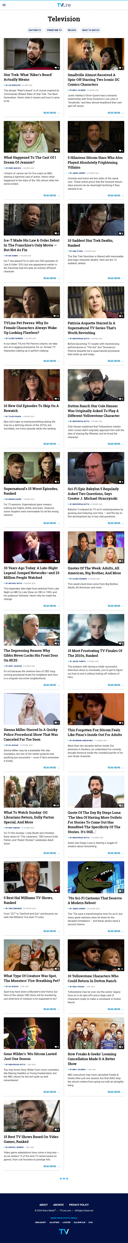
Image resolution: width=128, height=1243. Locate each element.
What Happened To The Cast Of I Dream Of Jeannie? (30, 160)
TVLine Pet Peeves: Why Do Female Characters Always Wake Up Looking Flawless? (30, 328)
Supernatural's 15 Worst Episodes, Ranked (31, 491)
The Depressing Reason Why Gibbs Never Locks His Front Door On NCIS (31, 655)
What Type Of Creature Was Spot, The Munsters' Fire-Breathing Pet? (32, 978)
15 (122, 969)
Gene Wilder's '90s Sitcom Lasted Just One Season (30, 1056)
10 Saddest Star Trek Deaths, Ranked (90, 243)
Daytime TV (35, 30)
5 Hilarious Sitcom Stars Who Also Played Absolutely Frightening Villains (95, 162)
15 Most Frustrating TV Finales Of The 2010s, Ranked (95, 653)
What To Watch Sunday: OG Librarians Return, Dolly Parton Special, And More (29, 817)
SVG (91, 1222)
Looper (66, 1222)
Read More (50, 112)
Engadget (40, 1222)
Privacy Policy (79, 1205)
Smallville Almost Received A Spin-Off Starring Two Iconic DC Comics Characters (93, 80)
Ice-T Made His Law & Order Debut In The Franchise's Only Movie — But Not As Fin (31, 245)
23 (57, 805)
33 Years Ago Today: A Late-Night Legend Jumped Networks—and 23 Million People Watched (31, 573)
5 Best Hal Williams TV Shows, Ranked (28, 900)
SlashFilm (79, 1222)
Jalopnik (54, 1222)
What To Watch (90, 30)
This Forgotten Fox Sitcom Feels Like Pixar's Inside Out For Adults (95, 732)
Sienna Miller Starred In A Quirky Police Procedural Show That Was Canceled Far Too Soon (31, 734)
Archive (58, 1205)
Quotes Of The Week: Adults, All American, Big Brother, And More (94, 570)
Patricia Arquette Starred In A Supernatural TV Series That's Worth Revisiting (92, 328)
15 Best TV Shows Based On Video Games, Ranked (31, 1139)
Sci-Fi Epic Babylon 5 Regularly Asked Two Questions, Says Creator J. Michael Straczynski (93, 494)
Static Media (48, 1210)
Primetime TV (54, 30)
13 (57, 315)
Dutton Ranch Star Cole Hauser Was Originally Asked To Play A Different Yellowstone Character (94, 411)
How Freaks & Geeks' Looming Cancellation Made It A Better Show (92, 1059)
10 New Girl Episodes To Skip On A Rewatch (31, 408)
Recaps (72, 30)
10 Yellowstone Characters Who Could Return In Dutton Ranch (93, 978)
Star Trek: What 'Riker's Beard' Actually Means (28, 77)
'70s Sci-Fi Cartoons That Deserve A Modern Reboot (95, 900)
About (43, 1205)
